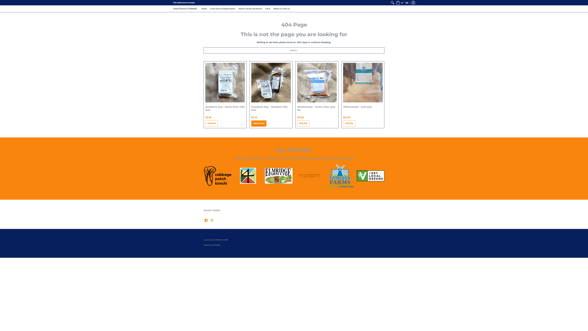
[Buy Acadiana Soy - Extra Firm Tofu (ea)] (225, 82)
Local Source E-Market (185, 8)
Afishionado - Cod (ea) (357, 106)
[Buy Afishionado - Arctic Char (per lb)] (317, 82)
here (304, 42)
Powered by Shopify (212, 245)
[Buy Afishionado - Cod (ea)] (363, 82)
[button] (402, 2)
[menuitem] (392, 2)
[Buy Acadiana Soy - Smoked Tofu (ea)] (271, 82)
